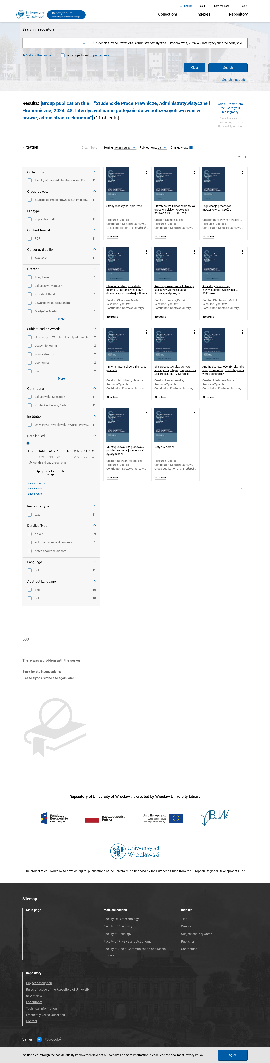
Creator (186, 926)
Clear (194, 68)
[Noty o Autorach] (170, 425)
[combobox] (56, 43)
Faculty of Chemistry (118, 926)
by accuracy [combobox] (122, 147)
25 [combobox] (159, 147)
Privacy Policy (194, 1055)
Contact (31, 1021)
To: (69, 451)
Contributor (189, 949)
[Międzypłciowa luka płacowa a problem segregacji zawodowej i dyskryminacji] (122, 425)
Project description (39, 983)
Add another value (38, 55)
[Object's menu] (147, 171)
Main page (33, 910)
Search (228, 68)
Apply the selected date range (50, 473)
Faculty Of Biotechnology (121, 919)
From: (32, 451)
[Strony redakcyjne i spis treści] (122, 184)
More (61, 319)
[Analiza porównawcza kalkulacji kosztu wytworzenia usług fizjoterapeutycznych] (170, 264)
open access (100, 55)
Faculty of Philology (117, 934)
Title (184, 919)
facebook (52, 1039)
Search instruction (234, 79)
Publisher (187, 941)
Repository (238, 14)
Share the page (221, 5)
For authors (34, 1002)
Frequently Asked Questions (45, 1015)
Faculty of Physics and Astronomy (127, 941)
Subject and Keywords (196, 934)
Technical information (41, 1008)
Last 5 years (35, 493)
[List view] (190, 147)
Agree (233, 1055)
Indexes (203, 14)
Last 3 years (35, 488)
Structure (112, 236)
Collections (168, 14)
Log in (244, 5)
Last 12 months (36, 483)
